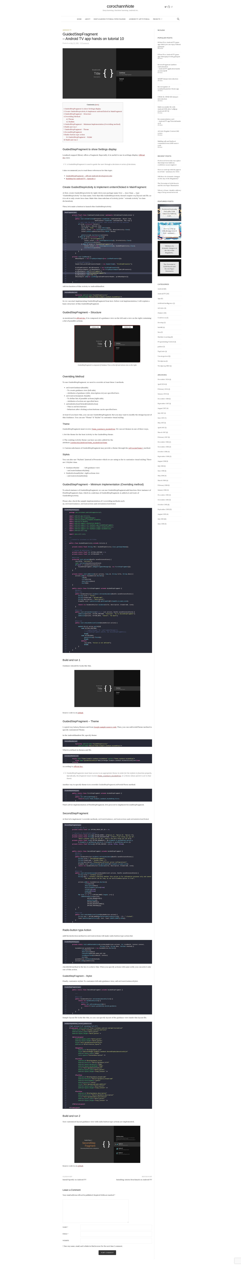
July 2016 (161, 466)
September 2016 (163, 456)
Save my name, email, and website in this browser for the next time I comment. (93, 1246)
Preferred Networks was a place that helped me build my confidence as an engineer (169, 163)
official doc (80, 318)
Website (66, 1240)
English (162, 30)
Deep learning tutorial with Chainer (109, 19)
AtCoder (161, 308)
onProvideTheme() (136, 448)
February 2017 (163, 437)
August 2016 (162, 461)
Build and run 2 (71, 140)
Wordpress (162, 361)
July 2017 (161, 413)
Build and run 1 (70, 127)
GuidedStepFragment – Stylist (79, 137)
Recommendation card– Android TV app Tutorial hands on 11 (169, 121)
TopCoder (161, 351)
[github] (169, 7)
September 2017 (163, 403)
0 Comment (84, 43)
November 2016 (163, 447)
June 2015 (161, 524)
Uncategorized (163, 356)
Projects (156, 19)
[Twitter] (165, 7)
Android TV (67, 30)
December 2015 (163, 495)
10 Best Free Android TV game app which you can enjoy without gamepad (169, 44)
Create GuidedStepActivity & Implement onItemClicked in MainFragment (93, 111)
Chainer (160, 313)
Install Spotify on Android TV (74, 1180)
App (159, 298)
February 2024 (163, 389)
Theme (70, 119)
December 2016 (163, 442)
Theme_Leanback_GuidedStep (103, 429)
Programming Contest (166, 342)
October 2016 (162, 451)
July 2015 (161, 519)
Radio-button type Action (74, 135)
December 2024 (163, 379)
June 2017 (161, 418)
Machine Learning (164, 337)
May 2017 (161, 423)
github (80, 713)
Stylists (70, 122)
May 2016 (161, 476)
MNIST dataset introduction (168, 79)
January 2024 (162, 394)
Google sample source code (105, 727)
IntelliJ (160, 327)
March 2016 (162, 480)
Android (161, 289)
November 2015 (163, 500)
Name (65, 1227)
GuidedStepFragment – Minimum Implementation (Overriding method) (92, 124)
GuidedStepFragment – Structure (77, 114)
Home (79, 19)
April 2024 (161, 384)
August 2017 (162, 408)
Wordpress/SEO (164, 366)
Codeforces (162, 318)
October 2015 (162, 504)
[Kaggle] (172, 7)
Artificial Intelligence (165, 303)
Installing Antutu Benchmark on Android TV (134, 1180)
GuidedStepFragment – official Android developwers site (89, 176)
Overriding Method (72, 116)
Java (159, 332)
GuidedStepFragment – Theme (76, 129)
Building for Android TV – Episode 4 (80, 179)
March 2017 (162, 432)
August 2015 (162, 514)
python (160, 346)
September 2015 (163, 509)
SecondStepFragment (73, 132)
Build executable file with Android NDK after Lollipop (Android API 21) (167, 109)
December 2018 (163, 399)
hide (96, 105)
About (87, 19)
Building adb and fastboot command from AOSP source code (168, 143)
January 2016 (162, 490)
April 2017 (161, 427)
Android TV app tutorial (139, 19)
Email (65, 1234)
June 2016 (161, 471)
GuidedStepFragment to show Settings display (82, 109)
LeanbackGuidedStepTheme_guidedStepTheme (88, 443)
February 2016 (163, 485)
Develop (160, 322)
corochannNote (120, 6)
